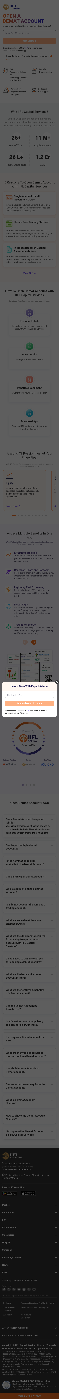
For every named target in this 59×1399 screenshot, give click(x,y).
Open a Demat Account (29, 703)
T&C (28, 710)
